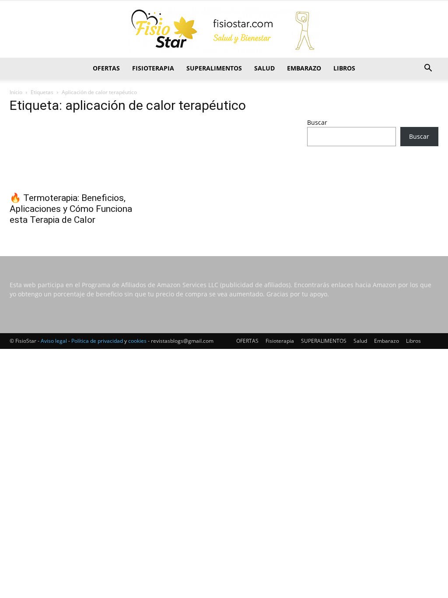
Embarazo (304, 68)
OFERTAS (106, 68)
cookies (137, 341)
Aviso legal (54, 341)
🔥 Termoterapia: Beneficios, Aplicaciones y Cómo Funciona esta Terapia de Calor (71, 209)
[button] (427, 69)
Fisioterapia (153, 68)
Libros (344, 68)
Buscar (317, 122)
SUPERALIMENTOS (214, 68)
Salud (264, 68)
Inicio (16, 92)
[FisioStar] (224, 30)
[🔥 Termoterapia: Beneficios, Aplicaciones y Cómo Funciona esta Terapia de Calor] (75, 154)
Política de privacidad (97, 341)
